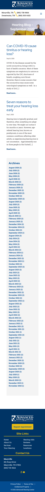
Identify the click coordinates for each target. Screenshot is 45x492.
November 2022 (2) (16, 295)
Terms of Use (28, 484)
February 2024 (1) (16, 252)
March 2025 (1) (15, 216)
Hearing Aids (28, 439)
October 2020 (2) (15, 366)
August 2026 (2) (15, 167)
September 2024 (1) (16, 233)
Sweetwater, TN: (9, 15)
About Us (7, 442)
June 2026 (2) (14, 173)
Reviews (26, 442)
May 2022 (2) (14, 312)
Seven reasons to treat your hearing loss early (22, 106)
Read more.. (11, 93)
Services (7, 445)
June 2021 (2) (14, 343)
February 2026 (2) (16, 184)
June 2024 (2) (14, 241)
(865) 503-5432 (24, 15)
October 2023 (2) (15, 264)
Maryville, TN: (8, 12)
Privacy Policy (15, 484)
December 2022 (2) (16, 292)
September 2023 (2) (17, 267)
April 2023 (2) (14, 281)
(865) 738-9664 (22, 12)
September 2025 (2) (17, 199)
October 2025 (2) (15, 196)
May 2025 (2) (14, 210)
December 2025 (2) (16, 190)
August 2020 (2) (15, 371)
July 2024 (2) (14, 238)
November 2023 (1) (16, 261)
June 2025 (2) (14, 207)
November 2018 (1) (16, 386)
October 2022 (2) (15, 298)
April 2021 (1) (14, 349)
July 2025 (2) (14, 204)
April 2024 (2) (14, 247)
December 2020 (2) (16, 360)
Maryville (8, 459)
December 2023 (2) (16, 258)
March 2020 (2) (15, 380)
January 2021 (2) (15, 357)
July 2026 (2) (14, 170)
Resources (27, 445)
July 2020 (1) (14, 374)
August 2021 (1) (15, 337)
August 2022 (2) (15, 303)
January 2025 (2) (16, 221)
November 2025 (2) (16, 193)
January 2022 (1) (15, 323)
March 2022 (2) (15, 318)
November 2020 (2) (16, 363)
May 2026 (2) (14, 176)
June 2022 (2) (14, 309)
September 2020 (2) (17, 369)
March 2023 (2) (15, 284)
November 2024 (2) (16, 227)
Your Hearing (9, 448)
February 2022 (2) (16, 320)
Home (6, 439)
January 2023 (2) (16, 289)
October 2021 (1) (15, 332)
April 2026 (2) (14, 179)
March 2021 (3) (15, 352)
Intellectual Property (22, 487)
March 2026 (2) (15, 182)
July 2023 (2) (14, 272)
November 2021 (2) (16, 329)
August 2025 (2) (15, 201)
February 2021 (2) (16, 354)
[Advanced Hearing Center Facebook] (21, 472)
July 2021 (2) (14, 340)
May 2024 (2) (14, 244)
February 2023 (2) (16, 286)
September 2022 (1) (16, 301)
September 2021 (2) (16, 335)
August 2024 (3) (15, 235)
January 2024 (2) (16, 255)
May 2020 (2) (14, 377)
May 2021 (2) (14, 346)
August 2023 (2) (15, 269)
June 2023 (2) (14, 275)
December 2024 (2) (16, 224)
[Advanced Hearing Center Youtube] (24, 472)
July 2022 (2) (14, 306)
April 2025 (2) (14, 213)
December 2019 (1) (16, 383)
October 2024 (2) (15, 230)
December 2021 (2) (16, 326)
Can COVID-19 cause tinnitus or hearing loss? (21, 50)
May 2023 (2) (14, 278)
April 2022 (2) (14, 315)
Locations (27, 448)
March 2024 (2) (15, 250)
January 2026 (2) (16, 187)
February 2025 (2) (16, 218)
